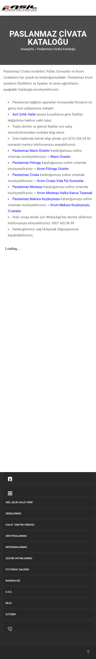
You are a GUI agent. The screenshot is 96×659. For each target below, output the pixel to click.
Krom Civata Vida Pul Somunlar (60, 180)
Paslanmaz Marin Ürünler (31, 150)
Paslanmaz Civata (26, 174)
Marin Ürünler (60, 156)
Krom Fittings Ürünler (53, 168)
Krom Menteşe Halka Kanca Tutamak (64, 192)
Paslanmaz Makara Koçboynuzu (36, 199)
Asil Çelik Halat (24, 114)
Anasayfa (27, 49)
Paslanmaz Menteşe (28, 186)
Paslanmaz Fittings (27, 162)
